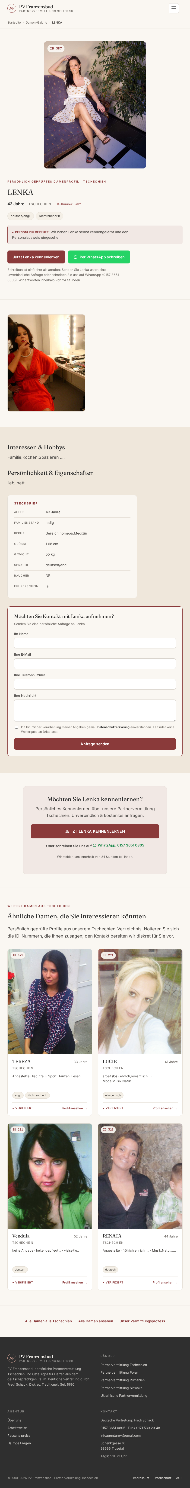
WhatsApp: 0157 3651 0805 (121, 845)
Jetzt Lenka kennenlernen (36, 257)
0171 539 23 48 (148, 1428)
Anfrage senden (94, 744)
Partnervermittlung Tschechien (124, 1365)
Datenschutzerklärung (113, 727)
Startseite (14, 22)
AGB (179, 1478)
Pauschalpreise (18, 1435)
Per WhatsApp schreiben (102, 257)
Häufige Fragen (19, 1443)
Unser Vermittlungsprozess (142, 1321)
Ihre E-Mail (22, 654)
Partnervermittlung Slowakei (122, 1388)
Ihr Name (21, 634)
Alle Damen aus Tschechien (48, 1321)
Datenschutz (162, 1478)
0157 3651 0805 (113, 1428)
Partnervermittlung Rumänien (123, 1380)
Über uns (14, 1420)
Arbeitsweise (17, 1428)
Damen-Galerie (36, 22)
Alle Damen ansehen (95, 1321)
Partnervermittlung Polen (119, 1372)
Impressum (141, 1478)
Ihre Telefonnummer (29, 675)
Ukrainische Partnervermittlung (124, 1395)
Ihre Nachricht (25, 695)
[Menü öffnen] (174, 8)
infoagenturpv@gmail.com (121, 1435)
